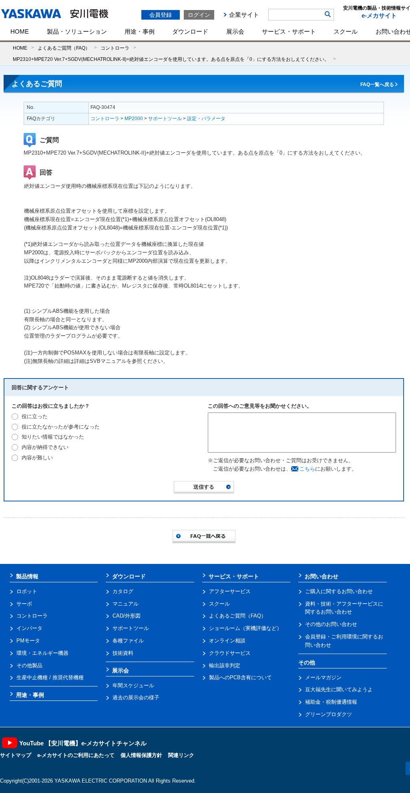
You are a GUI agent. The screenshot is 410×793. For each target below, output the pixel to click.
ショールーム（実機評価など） (245, 628)
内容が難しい (37, 458)
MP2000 (134, 118)
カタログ (123, 591)
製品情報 (27, 576)
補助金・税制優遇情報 (331, 702)
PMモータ (28, 641)
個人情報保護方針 (141, 755)
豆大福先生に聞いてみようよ (339, 689)
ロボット (26, 591)
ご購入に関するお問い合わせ (339, 591)
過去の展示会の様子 (136, 697)
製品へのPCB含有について (240, 677)
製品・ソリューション (77, 31)
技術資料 (123, 653)
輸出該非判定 (224, 665)
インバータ (29, 628)
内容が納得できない (45, 447)
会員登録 (160, 15)
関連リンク (181, 755)
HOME (19, 31)
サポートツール (165, 118)
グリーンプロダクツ (328, 714)
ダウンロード (190, 31)
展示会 (235, 31)
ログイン (199, 15)
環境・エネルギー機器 (42, 653)
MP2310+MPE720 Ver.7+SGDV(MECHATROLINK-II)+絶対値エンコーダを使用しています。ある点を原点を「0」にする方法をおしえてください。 (171, 59)
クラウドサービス (230, 653)
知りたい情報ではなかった (53, 437)
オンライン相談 (227, 641)
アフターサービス (230, 591)
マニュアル (126, 604)
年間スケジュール (133, 685)
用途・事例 (140, 31)
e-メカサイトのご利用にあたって (76, 755)
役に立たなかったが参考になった (61, 427)
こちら (307, 469)
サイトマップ (15, 755)
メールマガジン (323, 677)
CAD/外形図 (127, 616)
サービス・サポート (289, 31)
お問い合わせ (321, 576)
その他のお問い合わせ (331, 624)
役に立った (35, 416)
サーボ (24, 604)
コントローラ (114, 47)
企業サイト (244, 14)
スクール (346, 31)
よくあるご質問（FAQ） (64, 47)
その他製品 (29, 665)
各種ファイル (128, 641)
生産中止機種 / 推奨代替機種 (50, 677)
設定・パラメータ (206, 118)
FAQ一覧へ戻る (377, 84)
